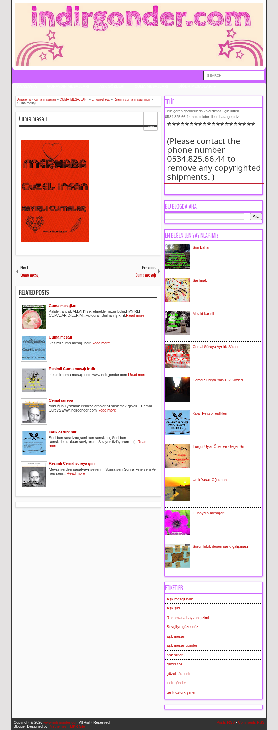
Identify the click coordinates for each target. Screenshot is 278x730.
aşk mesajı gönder (182, 645)
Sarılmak (200, 280)
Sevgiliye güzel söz (182, 627)
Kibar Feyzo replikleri (210, 413)
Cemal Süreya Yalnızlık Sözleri (218, 380)
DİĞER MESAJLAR (195, 86)
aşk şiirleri (175, 655)
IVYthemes (58, 726)
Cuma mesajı (33, 119)
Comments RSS (251, 722)
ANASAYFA (27, 86)
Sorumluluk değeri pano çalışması (220, 546)
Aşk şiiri (173, 608)
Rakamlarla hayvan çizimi (188, 618)
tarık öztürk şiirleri (181, 692)
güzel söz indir (179, 674)
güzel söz (175, 664)
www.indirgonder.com (60, 722)
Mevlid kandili (203, 314)
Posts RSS (226, 722)
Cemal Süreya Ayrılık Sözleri (216, 347)
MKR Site (77, 726)
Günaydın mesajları (209, 513)
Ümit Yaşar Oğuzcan (210, 480)
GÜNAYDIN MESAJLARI (68, 86)
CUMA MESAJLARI (151, 86)
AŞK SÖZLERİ (111, 86)
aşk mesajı (176, 636)
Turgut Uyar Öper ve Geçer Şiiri (219, 446)
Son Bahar (201, 247)
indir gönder (176, 683)
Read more (135, 315)
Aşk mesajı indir (180, 599)
